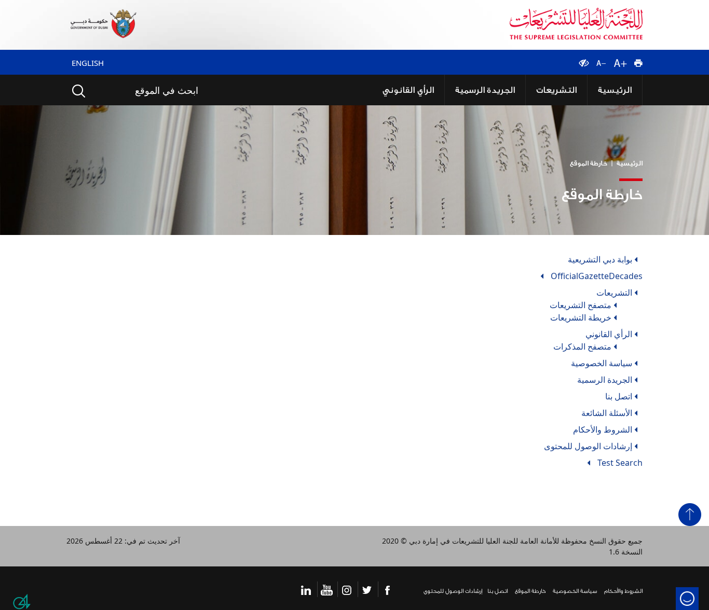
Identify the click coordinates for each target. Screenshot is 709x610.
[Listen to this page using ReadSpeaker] (562, 57)
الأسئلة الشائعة (606, 408)
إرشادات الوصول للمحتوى (588, 441)
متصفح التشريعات (580, 300)
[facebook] (387, 584)
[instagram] (346, 584)
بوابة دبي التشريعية (600, 254)
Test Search (620, 458)
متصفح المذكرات (582, 342)
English (88, 63)
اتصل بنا (618, 391)
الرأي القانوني (442, 87)
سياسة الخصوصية (601, 358)
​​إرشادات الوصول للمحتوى (453, 586)
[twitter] (367, 584)
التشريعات (569, 87)
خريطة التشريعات (580, 312)
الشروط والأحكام (602, 425)
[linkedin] (306, 584)
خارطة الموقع (588, 158)
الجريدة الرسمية (508, 87)
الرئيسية (619, 87)
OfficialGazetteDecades (597, 271)
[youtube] (327, 584)
